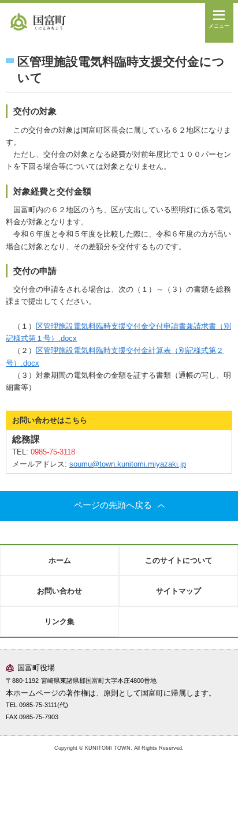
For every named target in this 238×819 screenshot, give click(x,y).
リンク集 (59, 621)
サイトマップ (178, 591)
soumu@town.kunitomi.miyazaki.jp (127, 464)
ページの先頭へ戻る (113, 505)
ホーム (60, 560)
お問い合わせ (59, 591)
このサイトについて (179, 560)
